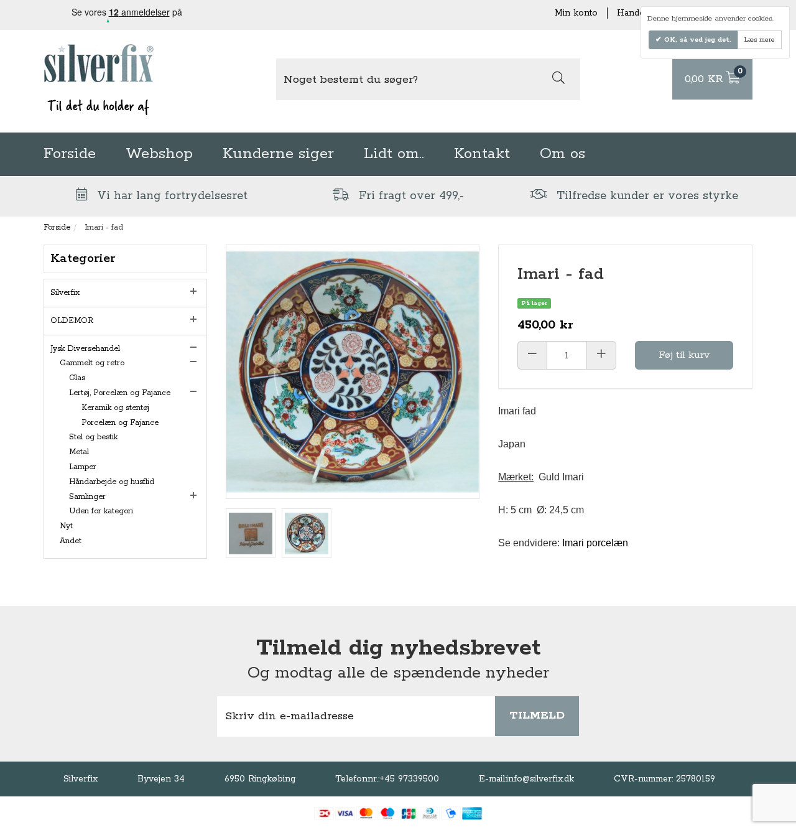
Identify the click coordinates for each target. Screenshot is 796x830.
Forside (70, 154)
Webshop (159, 154)
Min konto (576, 13)
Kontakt (482, 154)
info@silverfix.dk (540, 779)
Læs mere (759, 39)
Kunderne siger (278, 154)
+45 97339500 (409, 779)
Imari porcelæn (595, 543)
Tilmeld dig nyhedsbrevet (398, 648)
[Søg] (558, 79)
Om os (562, 154)
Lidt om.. (394, 154)
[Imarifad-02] (250, 533)
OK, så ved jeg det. (696, 39)
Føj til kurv (684, 354)
